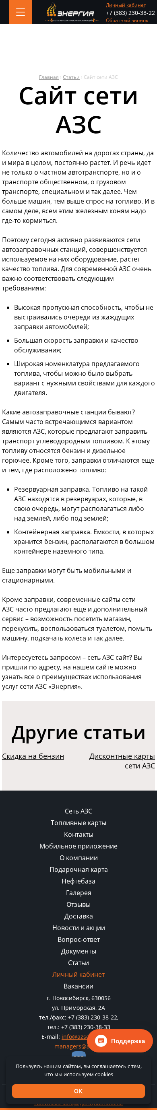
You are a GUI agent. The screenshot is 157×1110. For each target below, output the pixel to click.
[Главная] (72, 12)
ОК (78, 1091)
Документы (78, 951)
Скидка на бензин (33, 756)
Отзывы (78, 904)
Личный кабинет (126, 5)
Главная (49, 77)
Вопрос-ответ (79, 939)
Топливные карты (78, 823)
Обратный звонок (127, 20)
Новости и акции (78, 928)
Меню (20, 12)
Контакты (78, 834)
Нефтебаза (78, 881)
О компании (79, 858)
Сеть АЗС (78, 811)
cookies (104, 1074)
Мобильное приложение (78, 846)
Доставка (78, 916)
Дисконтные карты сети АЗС (122, 760)
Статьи (71, 77)
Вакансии (78, 986)
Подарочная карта (79, 869)
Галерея (78, 893)
